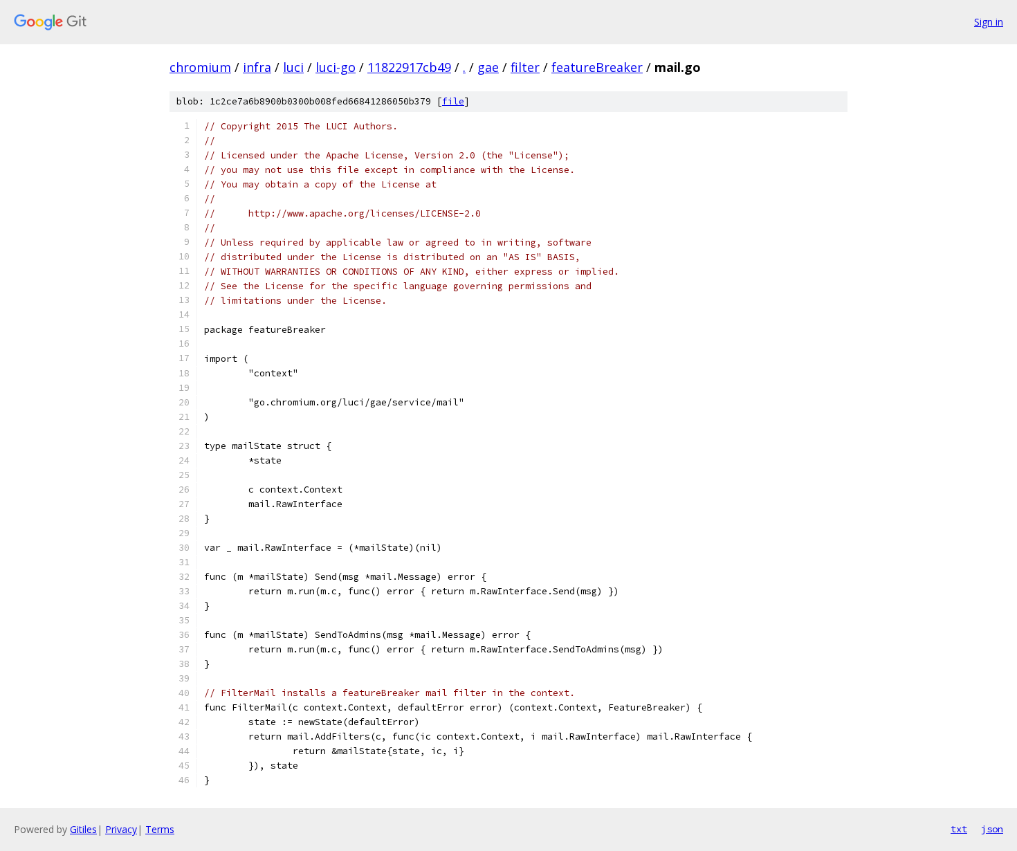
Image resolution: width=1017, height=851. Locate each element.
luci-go (335, 67)
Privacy (121, 829)
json (992, 829)
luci (293, 67)
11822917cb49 (409, 67)
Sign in (988, 21)
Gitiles (83, 829)
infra (257, 67)
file (453, 101)
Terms (159, 829)
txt (959, 829)
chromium (200, 67)
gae (488, 67)
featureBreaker (597, 67)
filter (525, 67)
